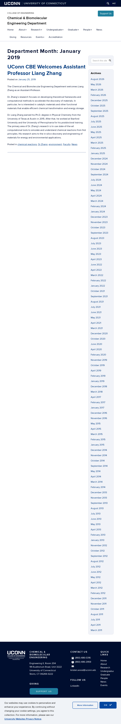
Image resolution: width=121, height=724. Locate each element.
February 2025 (98, 148)
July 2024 (96, 179)
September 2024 (99, 174)
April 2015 (96, 428)
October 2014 (98, 460)
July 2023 (96, 243)
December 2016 (99, 413)
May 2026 (96, 84)
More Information (85, 705)
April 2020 (96, 349)
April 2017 (96, 397)
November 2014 (99, 455)
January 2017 (97, 407)
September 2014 (99, 466)
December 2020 (99, 333)
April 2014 (96, 476)
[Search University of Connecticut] (108, 3)
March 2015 (97, 434)
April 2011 (95, 624)
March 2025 (97, 142)
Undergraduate (54, 29)
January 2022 (98, 285)
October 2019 (98, 365)
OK (106, 705)
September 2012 (99, 556)
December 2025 (99, 100)
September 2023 (99, 232)
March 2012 (97, 587)
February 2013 (98, 534)
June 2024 (96, 185)
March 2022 (97, 275)
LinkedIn (74, 685)
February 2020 (98, 354)
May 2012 (95, 577)
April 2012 (96, 582)
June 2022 (96, 264)
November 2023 (99, 222)
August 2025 (97, 116)
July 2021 (95, 307)
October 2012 (98, 550)
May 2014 (95, 471)
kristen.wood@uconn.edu (83, 670)
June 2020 (96, 344)
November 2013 (99, 497)
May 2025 (96, 132)
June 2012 (96, 571)
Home (10, 29)
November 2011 (98, 603)
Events (39, 37)
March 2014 (97, 481)
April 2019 (96, 370)
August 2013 (97, 508)
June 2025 (96, 126)
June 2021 (96, 312)
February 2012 (98, 593)
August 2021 (97, 301)
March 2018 (97, 391)
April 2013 (96, 529)
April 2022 (96, 269)
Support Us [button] (44, 691)
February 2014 (98, 487)
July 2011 (95, 619)
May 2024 (96, 190)
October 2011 (97, 609)
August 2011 (97, 614)
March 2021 (97, 328)
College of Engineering (20, 13)
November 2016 (99, 418)
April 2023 (96, 259)
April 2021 (96, 322)
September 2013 (99, 503)
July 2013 (95, 513)
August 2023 (97, 238)
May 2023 (96, 254)
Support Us (105, 13)
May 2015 (95, 423)
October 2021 (98, 291)
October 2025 (98, 105)
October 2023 (98, 227)
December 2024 (99, 158)
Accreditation (56, 37)
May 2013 (95, 524)
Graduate (72, 29)
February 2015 (98, 439)
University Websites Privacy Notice (22, 719)
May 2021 (95, 317)
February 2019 (98, 375)
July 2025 (96, 121)
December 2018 (99, 386)
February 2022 (98, 280)
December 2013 (99, 492)
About (22, 29)
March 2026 (97, 89)
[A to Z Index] (114, 3)
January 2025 (98, 153)
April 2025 (96, 137)
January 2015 (97, 444)
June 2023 (96, 248)
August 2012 (97, 561)
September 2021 (99, 296)
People (86, 29)
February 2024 (98, 206)
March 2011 (96, 630)
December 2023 (99, 216)
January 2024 (98, 211)
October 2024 (98, 169)
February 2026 (98, 95)
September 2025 (99, 111)
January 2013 (97, 540)
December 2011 (98, 598)
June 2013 (96, 519)
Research (36, 29)
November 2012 (99, 545)
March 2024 (97, 201)
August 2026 (97, 79)
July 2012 (95, 566)
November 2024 (99, 163)
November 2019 (99, 360)
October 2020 (98, 338)
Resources (26, 37)
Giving (13, 37)
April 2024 (96, 195)
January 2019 (97, 381)
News (99, 29)
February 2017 (98, 402)
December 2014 (99, 450)
